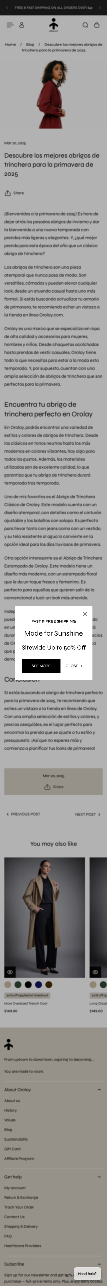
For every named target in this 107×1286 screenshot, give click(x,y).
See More (41, 665)
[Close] (85, 614)
